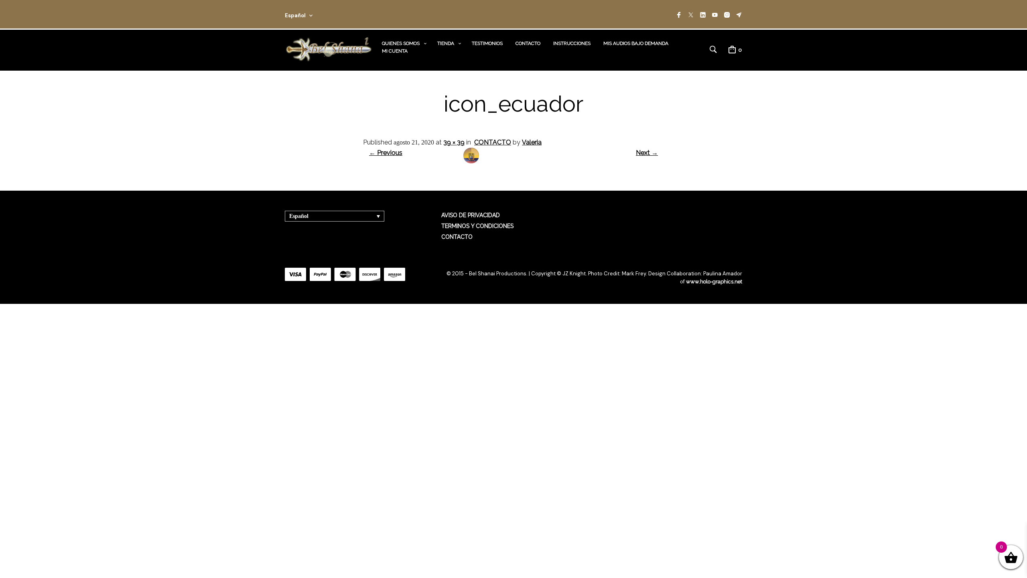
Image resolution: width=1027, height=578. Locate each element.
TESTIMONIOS (487, 43)
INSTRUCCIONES (572, 43)
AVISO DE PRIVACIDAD (470, 215)
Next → (647, 153)
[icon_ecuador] (471, 161)
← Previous (385, 153)
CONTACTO (528, 43)
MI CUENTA (395, 51)
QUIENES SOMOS (401, 43)
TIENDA (445, 43)
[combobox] (310, 14)
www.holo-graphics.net (714, 282)
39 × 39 (454, 142)
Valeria (532, 142)
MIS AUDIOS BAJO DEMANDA (635, 43)
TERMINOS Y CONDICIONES (477, 226)
